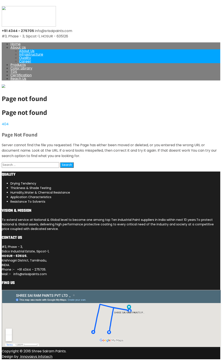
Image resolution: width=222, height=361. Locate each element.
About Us (18, 47)
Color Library (21, 68)
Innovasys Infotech (35, 356)
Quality (25, 57)
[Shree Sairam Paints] (29, 25)
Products (18, 64)
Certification (21, 75)
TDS (13, 71)
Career (25, 61)
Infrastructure (31, 54)
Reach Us (18, 78)
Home (15, 44)
